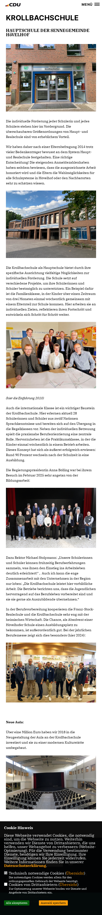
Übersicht (75, 873)
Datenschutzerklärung (25, 865)
